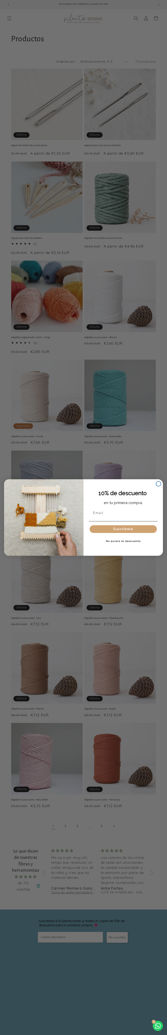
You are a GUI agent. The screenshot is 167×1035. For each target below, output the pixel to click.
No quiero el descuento (123, 541)
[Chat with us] (158, 1026)
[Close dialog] (158, 483)
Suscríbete (123, 529)
